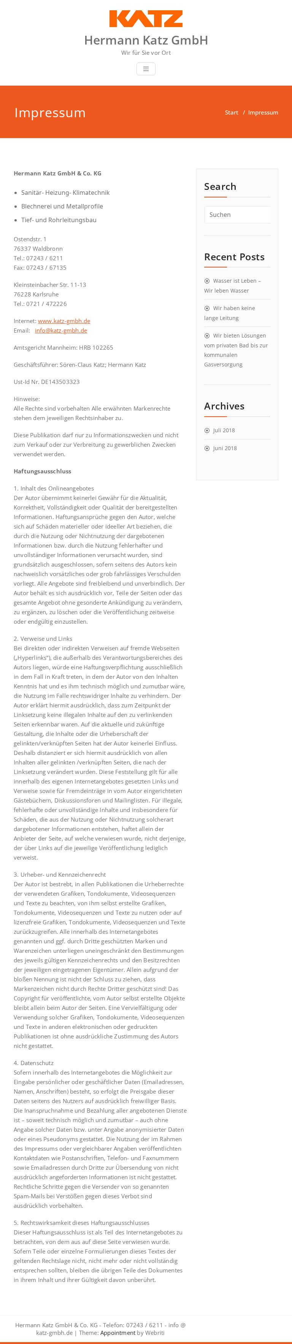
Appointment (117, 1332)
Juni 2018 (225, 448)
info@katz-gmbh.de (61, 330)
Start (231, 112)
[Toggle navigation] (146, 68)
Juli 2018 (224, 430)
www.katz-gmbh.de (64, 321)
